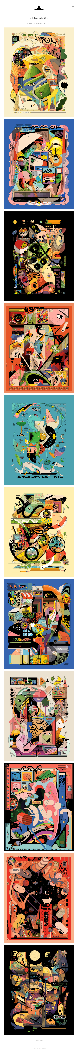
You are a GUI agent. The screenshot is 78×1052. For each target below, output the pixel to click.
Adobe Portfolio (42, 1048)
